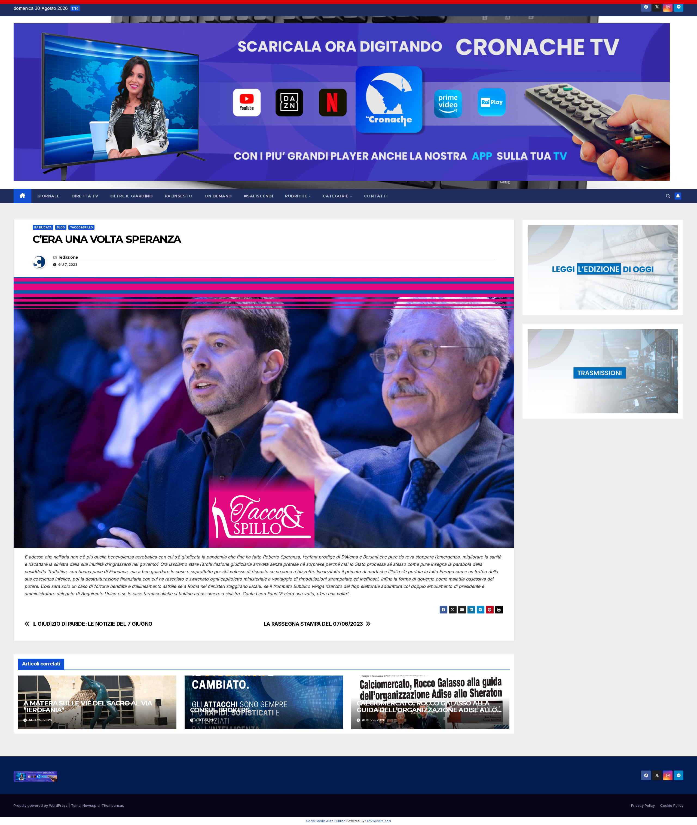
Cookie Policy (671, 805)
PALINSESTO (178, 196)
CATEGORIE (336, 196)
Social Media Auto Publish (326, 821)
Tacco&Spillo (81, 227)
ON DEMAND (218, 196)
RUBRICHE (296, 196)
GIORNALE (48, 196)
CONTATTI (376, 196)
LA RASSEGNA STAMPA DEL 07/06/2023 (313, 624)
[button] (668, 196)
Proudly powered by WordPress (41, 805)
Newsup (89, 805)
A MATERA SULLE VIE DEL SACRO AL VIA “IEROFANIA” (87, 706)
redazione (68, 257)
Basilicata (43, 227)
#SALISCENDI (258, 196)
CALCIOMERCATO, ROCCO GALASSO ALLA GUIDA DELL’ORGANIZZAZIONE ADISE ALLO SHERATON (427, 710)
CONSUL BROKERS (219, 710)
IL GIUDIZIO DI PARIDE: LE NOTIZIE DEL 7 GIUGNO (92, 624)
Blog (61, 227)
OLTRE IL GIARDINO (131, 196)
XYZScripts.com (379, 821)
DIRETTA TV (85, 196)
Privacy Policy (643, 805)
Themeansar (112, 805)
